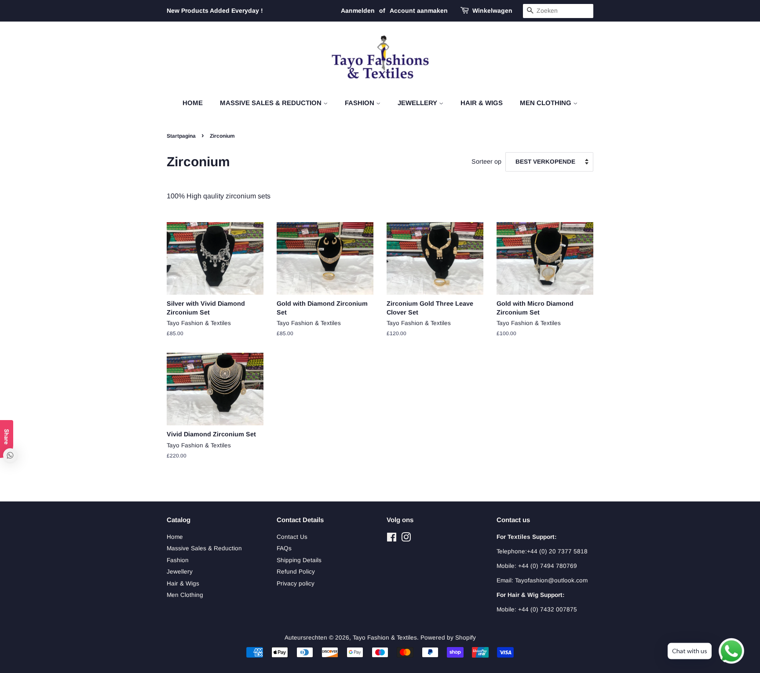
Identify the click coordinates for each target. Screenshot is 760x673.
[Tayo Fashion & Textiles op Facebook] (392, 539)
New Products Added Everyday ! (215, 10)
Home (193, 102)
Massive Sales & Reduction (271, 102)
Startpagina (181, 136)
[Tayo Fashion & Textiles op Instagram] (406, 539)
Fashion (360, 102)
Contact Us (292, 537)
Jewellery (418, 102)
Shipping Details (299, 560)
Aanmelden (358, 10)
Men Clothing (546, 102)
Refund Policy (296, 571)
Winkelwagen (492, 10)
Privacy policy (295, 583)
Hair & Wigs (481, 102)
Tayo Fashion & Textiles (385, 637)
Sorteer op (486, 161)
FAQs (284, 548)
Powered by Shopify (448, 637)
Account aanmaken (419, 10)
